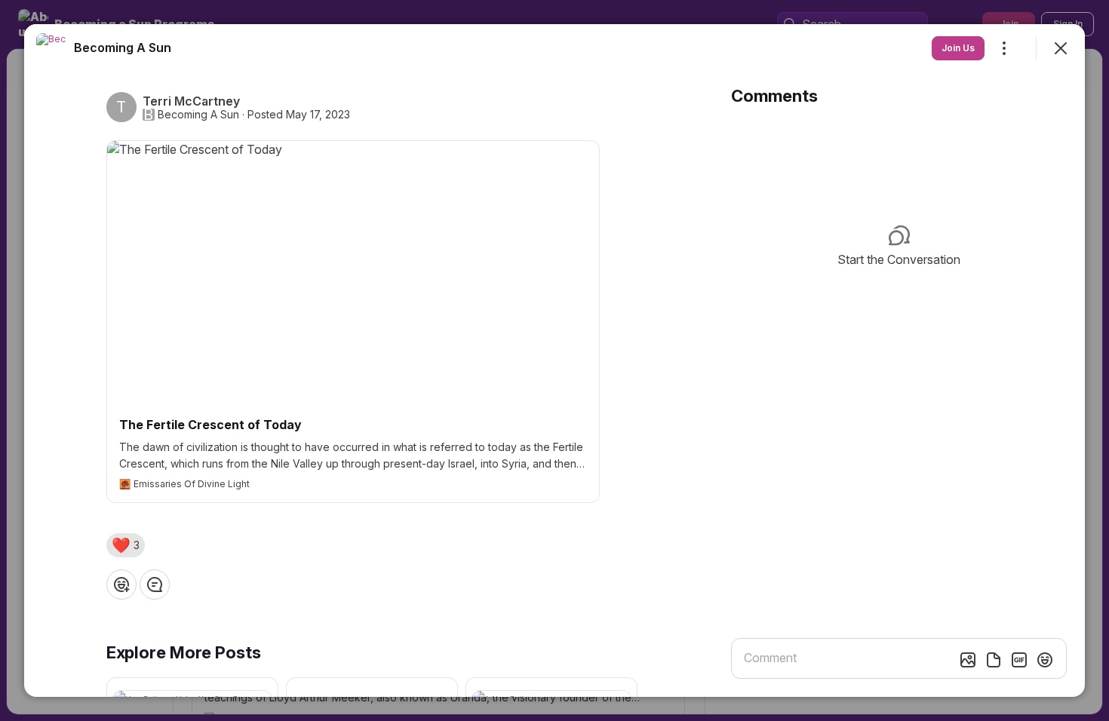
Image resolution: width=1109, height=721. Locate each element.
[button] (125, 545)
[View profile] (51, 48)
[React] (121, 584)
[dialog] (554, 360)
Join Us (958, 48)
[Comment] (155, 584)
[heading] (122, 47)
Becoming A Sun (198, 115)
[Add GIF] (1019, 660)
